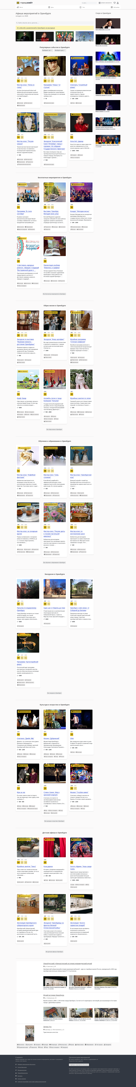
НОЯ (75, 78)
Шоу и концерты (75, 157)
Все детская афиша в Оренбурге (54, 951)
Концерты (74, 155)
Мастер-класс (29, 103)
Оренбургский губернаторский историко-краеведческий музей (67, 963)
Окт (18, 731)
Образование (22, 105)
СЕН (22, 78)
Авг (72, 391)
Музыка (81, 155)
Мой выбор (116, 7)
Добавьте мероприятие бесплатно (80, 1064)
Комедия (33, 806)
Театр (73, 103)
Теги (83, 7)
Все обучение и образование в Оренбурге (54, 562)
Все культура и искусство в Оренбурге (54, 821)
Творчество (30, 162)
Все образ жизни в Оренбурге (54, 429)
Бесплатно (21, 227)
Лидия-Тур (47, 1027)
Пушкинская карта (49, 103)
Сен (18, 204)
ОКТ (72, 78)
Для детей (21, 360)
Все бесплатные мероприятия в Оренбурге (54, 294)
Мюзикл (26, 754)
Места (21, 7)
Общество (47, 229)
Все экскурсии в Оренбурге (54, 693)
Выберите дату (59, 50)
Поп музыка (99, 1044)
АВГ (18, 78)
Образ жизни (22, 362)
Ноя (72, 134)
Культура (21, 103)
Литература (81, 412)
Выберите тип (46, 50)
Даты (52, 7)
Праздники (32, 229)
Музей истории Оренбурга (53, 995)
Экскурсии (28, 360)
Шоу (46, 810)
